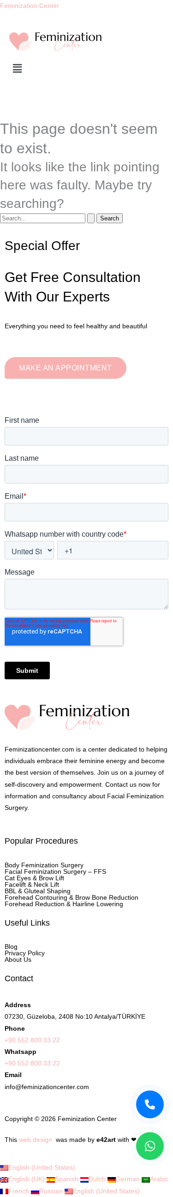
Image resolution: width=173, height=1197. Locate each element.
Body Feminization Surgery (44, 865)
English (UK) (27, 1179)
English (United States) (41, 1167)
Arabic (159, 1179)
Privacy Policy (25, 953)
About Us (18, 959)
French (19, 1191)
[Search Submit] (91, 218)
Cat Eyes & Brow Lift (34, 878)
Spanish (67, 1179)
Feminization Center (29, 5)
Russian (52, 1191)
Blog (11, 946)
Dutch (98, 1179)
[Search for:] (48, 218)
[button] (86, 69)
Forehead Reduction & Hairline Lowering (64, 904)
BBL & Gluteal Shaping (38, 891)
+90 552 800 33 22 (32, 1040)
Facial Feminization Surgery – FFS (55, 871)
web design (35, 1139)
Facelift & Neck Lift (32, 884)
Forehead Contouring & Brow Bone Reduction (71, 897)
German (129, 1179)
